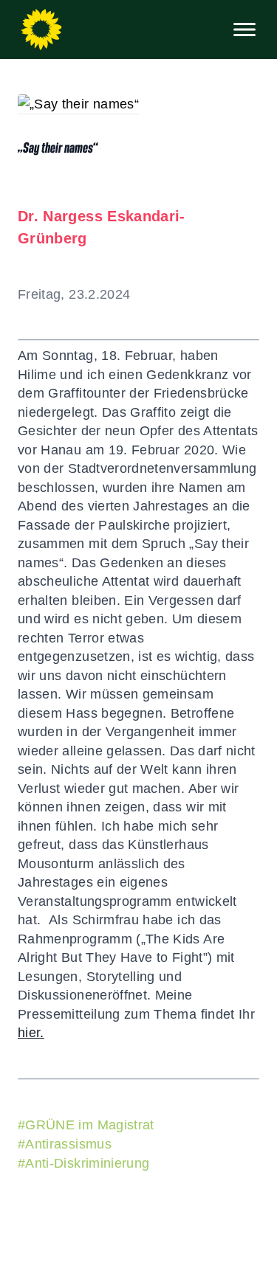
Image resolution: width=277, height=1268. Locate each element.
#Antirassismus (65, 1144)
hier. (31, 1032)
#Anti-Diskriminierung (83, 1163)
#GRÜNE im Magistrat (86, 1125)
